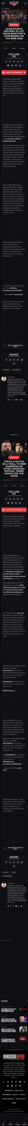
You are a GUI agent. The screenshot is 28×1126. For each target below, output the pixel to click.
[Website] (8, 400)
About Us (15, 1094)
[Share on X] (10, 359)
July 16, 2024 (18, 294)
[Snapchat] (16, 65)
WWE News (7, 8)
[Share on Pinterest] (17, 359)
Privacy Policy (21, 1098)
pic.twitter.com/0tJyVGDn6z (12, 290)
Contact (23, 1094)
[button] (25, 3)
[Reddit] (19, 65)
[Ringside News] (14, 4)
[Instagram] (12, 65)
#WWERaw (13, 288)
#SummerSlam (8, 670)
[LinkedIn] (17, 61)
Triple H (14, 872)
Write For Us (19, 1090)
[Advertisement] (14, 229)
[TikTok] (16, 1086)
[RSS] (20, 1086)
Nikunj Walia (6, 42)
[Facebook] (6, 61)
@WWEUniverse (8, 690)
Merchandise (6, 1094)
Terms (14, 1102)
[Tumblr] (24, 1082)
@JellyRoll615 (8, 682)
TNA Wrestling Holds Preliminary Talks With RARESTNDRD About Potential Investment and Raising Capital (8, 1010)
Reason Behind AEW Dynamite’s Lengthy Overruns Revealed (8, 1040)
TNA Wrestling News (6, 1006)
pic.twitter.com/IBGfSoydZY (12, 764)
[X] (10, 61)
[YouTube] (8, 65)
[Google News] (14, 61)
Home (3, 8)
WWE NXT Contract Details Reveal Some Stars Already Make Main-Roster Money (8, 1030)
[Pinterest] (21, 61)
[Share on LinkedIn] (14, 359)
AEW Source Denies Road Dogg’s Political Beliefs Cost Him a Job (9, 1020)
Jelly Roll (5, 872)
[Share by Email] (14, 363)
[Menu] (3, 3)
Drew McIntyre (16, 369)
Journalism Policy (8, 1098)
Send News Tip (9, 1090)
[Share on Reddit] (21, 359)
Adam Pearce (6, 369)
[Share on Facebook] (6, 359)
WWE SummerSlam (7, 876)
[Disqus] (14, 965)
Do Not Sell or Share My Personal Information (14, 1111)
